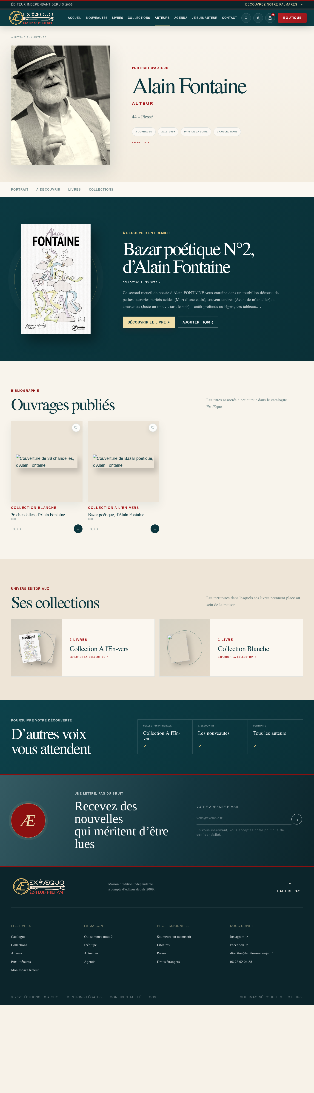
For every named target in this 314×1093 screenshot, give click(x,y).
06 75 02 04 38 (241, 962)
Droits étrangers (168, 962)
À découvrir (48, 189)
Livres (117, 18)
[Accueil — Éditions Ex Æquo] (32, 18)
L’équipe (90, 945)
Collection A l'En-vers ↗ (142, 282)
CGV (152, 997)
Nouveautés (97, 18)
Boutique (292, 17)
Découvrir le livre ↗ (149, 322)
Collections (139, 18)
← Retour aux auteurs (29, 37)
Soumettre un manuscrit (174, 936)
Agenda (181, 18)
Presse (161, 953)
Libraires (163, 945)
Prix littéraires (21, 962)
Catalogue (18, 936)
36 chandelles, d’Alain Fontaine (38, 514)
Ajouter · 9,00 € (198, 322)
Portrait (20, 189)
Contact (229, 18)
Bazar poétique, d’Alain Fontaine (116, 514)
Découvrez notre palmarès (274, 4)
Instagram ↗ (239, 936)
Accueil (75, 18)
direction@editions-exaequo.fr (252, 953)
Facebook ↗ (141, 143)
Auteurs (162, 18)
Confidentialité (125, 997)
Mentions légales (84, 997)
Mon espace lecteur (25, 970)
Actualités (91, 953)
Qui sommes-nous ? (98, 936)
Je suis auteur (204, 18)
